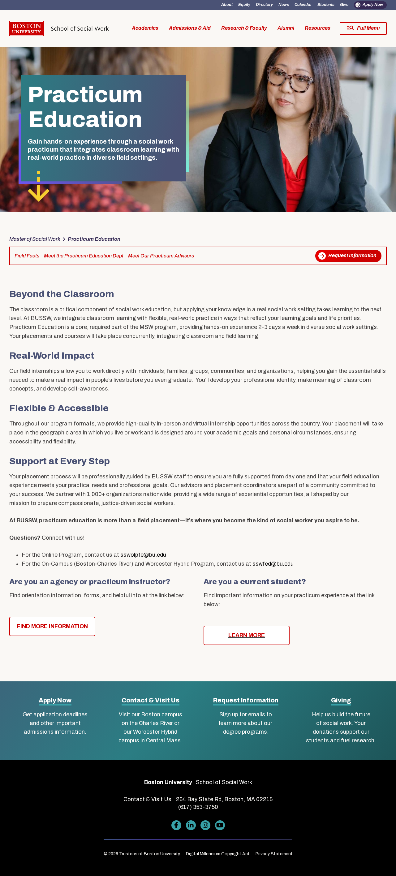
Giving (341, 700)
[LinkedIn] (191, 825)
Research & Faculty (244, 28)
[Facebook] (176, 825)
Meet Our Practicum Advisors (161, 255)
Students (325, 4)
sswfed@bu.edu (273, 564)
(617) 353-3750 (198, 807)
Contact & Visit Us (150, 700)
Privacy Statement (274, 854)
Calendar (303, 4)
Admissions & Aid (190, 28)
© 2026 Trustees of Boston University (142, 854)
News (283, 4)
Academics (145, 28)
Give (344, 4)
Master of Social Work (34, 239)
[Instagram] (205, 825)
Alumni (286, 28)
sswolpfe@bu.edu (143, 555)
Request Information (352, 255)
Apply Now (373, 4)
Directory (264, 4)
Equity (244, 4)
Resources (317, 28)
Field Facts (27, 255)
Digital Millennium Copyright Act (218, 854)
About (227, 4)
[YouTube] (219, 825)
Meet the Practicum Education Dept (83, 255)
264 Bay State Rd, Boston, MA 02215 (224, 799)
